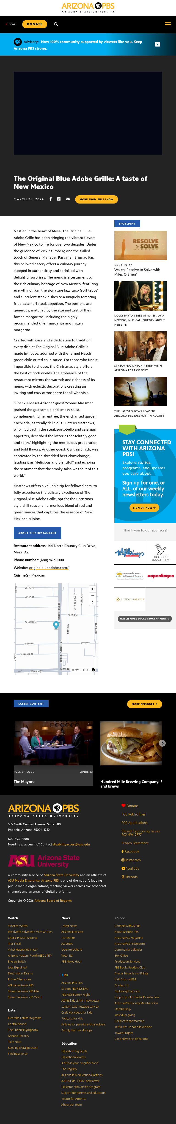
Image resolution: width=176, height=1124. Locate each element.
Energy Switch (17, 961)
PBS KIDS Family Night (75, 995)
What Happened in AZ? (23, 950)
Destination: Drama (20, 973)
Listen (12, 1010)
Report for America (73, 1099)
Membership (123, 1009)
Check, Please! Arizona (22, 938)
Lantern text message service (80, 1007)
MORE (143, 704)
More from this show (96, 199)
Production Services (127, 961)
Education (69, 1043)
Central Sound (17, 1024)
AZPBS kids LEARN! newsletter (80, 1001)
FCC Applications (134, 823)
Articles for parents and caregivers (83, 1024)
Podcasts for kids (72, 1018)
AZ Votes (67, 944)
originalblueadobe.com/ (49, 568)
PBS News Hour (71, 961)
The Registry (69, 1069)
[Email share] (70, 199)
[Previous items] (13, 743)
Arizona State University (61, 875)
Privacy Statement (134, 843)
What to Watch (18, 926)
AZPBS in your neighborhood (79, 1063)
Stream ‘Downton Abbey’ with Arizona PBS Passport (138, 368)
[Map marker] (56, 625)
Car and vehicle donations (131, 1039)
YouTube (132, 868)
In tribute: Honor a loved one (133, 1027)
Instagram (132, 860)
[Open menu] (168, 24)
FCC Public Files (133, 814)
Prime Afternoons (19, 979)
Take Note (14, 1042)
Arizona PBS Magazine (129, 938)
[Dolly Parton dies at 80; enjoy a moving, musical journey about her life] (140, 284)
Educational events (73, 1057)
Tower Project (124, 1033)
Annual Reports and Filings (131, 973)
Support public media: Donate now (137, 997)
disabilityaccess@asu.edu (71, 844)
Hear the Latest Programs (24, 1018)
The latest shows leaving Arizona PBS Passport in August (139, 413)
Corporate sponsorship (129, 1021)
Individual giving (125, 1015)
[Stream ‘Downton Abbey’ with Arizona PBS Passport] (140, 334)
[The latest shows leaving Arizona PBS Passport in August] (140, 379)
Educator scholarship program (81, 1087)
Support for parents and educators (83, 1093)
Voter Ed (66, 956)
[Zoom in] (92, 589)
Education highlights (74, 1051)
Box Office (121, 956)
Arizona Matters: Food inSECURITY (30, 956)
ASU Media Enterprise (24, 881)
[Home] (88, 7)
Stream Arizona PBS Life (23, 991)
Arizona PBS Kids (71, 983)
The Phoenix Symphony (23, 1030)
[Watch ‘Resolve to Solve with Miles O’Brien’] (140, 233)
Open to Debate (71, 950)
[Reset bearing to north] (92, 602)
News (65, 918)
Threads (131, 877)
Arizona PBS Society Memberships (136, 1003)
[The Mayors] (53, 723)
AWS (77, 670)
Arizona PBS (50, 881)
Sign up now (143, 507)
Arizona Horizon (72, 932)
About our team (71, 1105)
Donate (132, 806)
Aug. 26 (123, 265)
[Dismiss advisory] (157, 44)
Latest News (69, 926)
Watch (13, 918)
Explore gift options (127, 991)
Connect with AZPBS (127, 926)
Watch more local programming (144, 618)
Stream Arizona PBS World (25, 997)
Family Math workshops (76, 1030)
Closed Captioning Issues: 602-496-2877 (141, 833)
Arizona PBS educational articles (81, 1075)
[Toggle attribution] (93, 670)
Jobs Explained (17, 967)
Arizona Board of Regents (53, 901)
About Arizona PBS (126, 932)
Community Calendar (128, 950)
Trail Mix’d (14, 944)
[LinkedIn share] (61, 199)
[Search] (56, 24)
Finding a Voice (18, 1054)
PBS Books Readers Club (130, 967)
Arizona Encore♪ (19, 1036)
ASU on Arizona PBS (20, 985)
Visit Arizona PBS (125, 979)
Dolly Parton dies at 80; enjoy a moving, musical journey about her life (139, 320)
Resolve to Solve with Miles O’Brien (30, 932)
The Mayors (24, 781)
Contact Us (122, 985)
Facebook (131, 851)
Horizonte (68, 938)
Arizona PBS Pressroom (130, 944)
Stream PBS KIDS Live (74, 989)
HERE (86, 670)
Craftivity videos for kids (76, 1012)
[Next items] (162, 743)
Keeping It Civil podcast (22, 1048)
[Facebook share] (53, 199)
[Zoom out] (92, 595)
